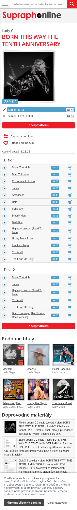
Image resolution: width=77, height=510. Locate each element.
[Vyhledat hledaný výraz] (72, 4)
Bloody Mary (19, 215)
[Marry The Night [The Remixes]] (38, 389)
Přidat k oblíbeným (22, 142)
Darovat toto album (22, 136)
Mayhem (7, 368)
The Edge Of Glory (23, 258)
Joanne (31, 368)
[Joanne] (38, 354)
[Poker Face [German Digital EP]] (63, 354)
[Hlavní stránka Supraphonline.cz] (32, 15)
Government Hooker (23, 181)
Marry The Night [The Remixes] (45, 403)
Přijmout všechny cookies (24, 502)
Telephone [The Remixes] (17, 403)
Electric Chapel (20, 245)
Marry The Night (21, 167)
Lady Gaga (11, 30)
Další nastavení (57, 502)
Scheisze (17, 208)
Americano (18, 194)
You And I (17, 252)
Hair (14, 201)
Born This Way (20, 174)
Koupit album (38, 125)
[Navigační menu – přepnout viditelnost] (5, 4)
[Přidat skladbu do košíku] (70, 167)
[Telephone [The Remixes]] (13, 389)
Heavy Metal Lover (23, 238)
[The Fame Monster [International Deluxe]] (63, 389)
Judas (15, 188)
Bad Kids (17, 222)
